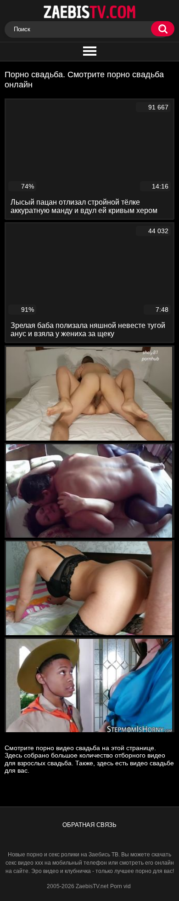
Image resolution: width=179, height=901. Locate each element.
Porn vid (120, 886)
